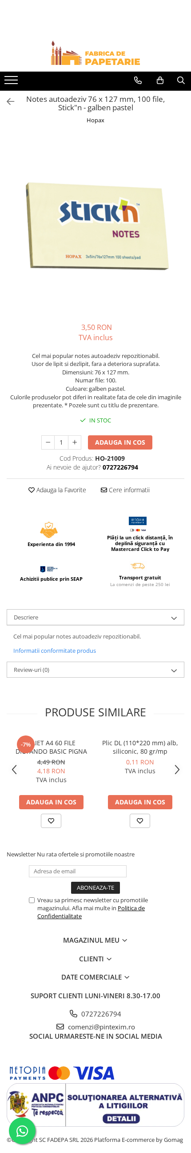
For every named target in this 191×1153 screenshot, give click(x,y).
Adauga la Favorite (60, 490)
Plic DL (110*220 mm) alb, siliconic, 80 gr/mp (140, 747)
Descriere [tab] (26, 617)
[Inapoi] (6, 102)
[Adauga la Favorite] (51, 821)
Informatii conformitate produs (54, 651)
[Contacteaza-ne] (138, 80)
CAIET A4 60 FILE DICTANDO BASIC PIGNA (51, 747)
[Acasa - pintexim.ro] (95, 52)
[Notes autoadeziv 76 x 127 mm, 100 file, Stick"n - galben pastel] (95, 224)
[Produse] (12, 82)
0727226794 (100, 1013)
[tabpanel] (95, 224)
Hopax (95, 120)
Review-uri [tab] (31, 670)
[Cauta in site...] (181, 80)
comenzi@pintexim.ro (100, 1026)
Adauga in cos (120, 442)
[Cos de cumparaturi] (160, 80)
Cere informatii (128, 490)
